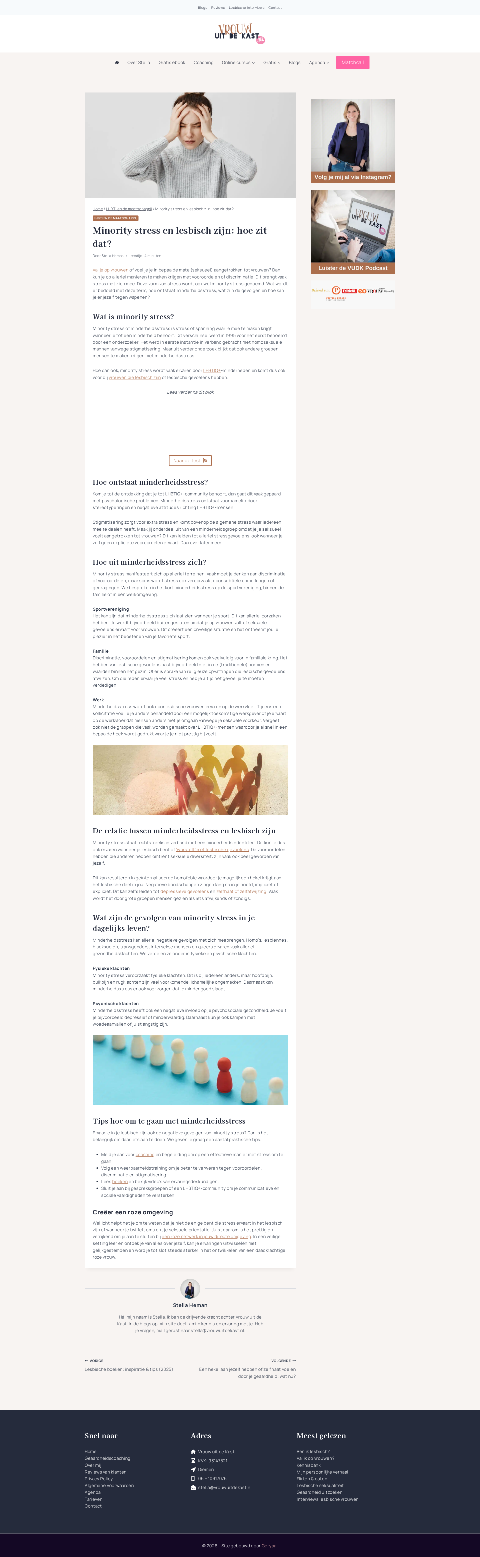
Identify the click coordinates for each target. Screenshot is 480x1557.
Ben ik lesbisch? (313, 1451)
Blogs (202, 7)
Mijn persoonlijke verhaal (322, 1472)
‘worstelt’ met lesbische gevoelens (212, 849)
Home (91, 1451)
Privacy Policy (99, 1479)
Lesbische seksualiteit (320, 1485)
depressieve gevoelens (184, 891)
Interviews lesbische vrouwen (328, 1499)
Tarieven (93, 1499)
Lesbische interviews (247, 7)
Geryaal (270, 1546)
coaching (145, 1154)
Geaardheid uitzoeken (320, 1492)
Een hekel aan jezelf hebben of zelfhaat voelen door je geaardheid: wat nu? (247, 1369)
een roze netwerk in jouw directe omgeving (206, 1236)
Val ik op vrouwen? (315, 1458)
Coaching (204, 62)
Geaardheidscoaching (107, 1458)
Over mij (93, 1465)
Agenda (93, 1492)
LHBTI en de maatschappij (116, 218)
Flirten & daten (312, 1479)
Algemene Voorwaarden (109, 1485)
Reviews (218, 7)
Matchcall (353, 62)
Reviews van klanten (106, 1472)
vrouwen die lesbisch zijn (135, 377)
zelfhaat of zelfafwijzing (241, 891)
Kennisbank (309, 1465)
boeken (120, 1181)
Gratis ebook (172, 62)
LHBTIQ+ (212, 370)
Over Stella (139, 62)
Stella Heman (113, 255)
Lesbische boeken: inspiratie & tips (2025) (129, 1365)
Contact (275, 7)
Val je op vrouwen (111, 270)
